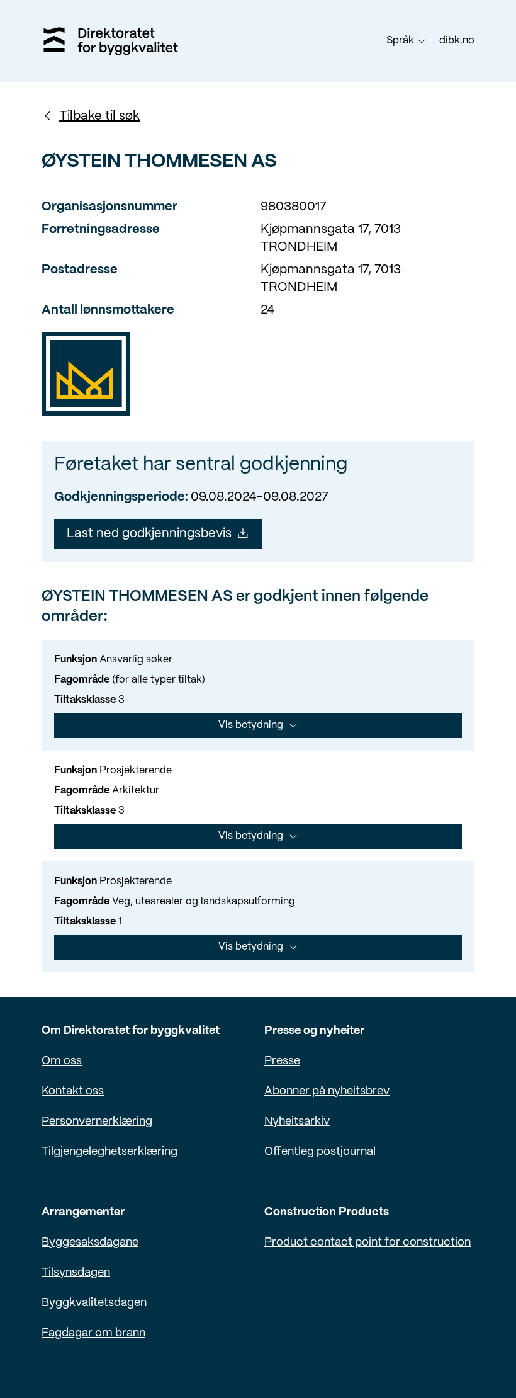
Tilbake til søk (99, 116)
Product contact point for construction (367, 1242)
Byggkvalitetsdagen (94, 1303)
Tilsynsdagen (76, 1273)
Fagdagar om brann (93, 1333)
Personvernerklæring (97, 1122)
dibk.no (456, 40)
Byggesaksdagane (90, 1242)
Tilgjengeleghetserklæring (109, 1152)
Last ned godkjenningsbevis (149, 534)
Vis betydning (250, 725)
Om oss (62, 1061)
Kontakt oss (73, 1091)
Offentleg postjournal (320, 1152)
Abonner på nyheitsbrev (327, 1091)
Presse (282, 1061)
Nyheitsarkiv (297, 1122)
